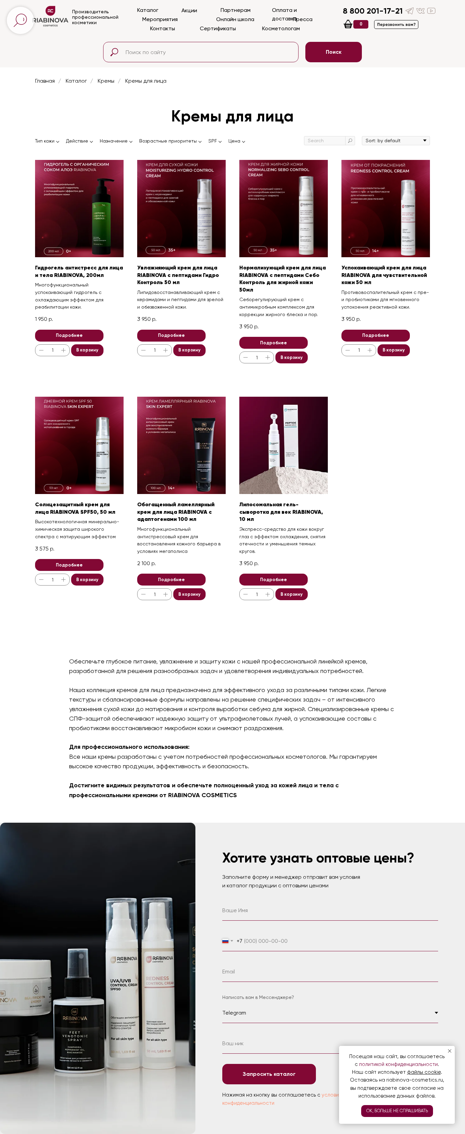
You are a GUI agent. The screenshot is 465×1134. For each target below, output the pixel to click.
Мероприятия (160, 19)
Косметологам (281, 28)
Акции (189, 10)
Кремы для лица (145, 81)
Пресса (302, 19)
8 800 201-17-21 (373, 11)
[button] (396, 24)
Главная (45, 81)
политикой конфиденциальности (398, 1064)
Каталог (147, 10)
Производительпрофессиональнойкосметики (95, 17)
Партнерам (236, 10)
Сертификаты (218, 28)
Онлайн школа (235, 19)
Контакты (162, 28)
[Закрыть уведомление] (449, 1051)
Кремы (106, 81)
